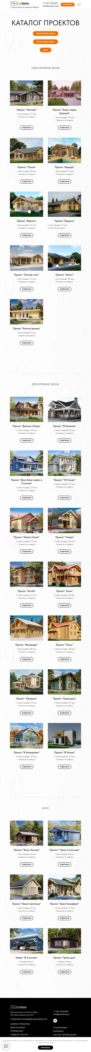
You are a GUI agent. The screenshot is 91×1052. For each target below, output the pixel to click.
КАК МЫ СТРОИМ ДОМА (64, 1035)
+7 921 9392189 (50, 3)
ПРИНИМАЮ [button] (45, 1047)
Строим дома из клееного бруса (25, 7)
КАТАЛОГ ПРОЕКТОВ (20, 1024)
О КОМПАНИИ (60, 1027)
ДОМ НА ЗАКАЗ (17, 1027)
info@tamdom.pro (51, 6)
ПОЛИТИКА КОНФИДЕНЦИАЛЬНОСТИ (28, 1019)
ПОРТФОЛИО (16, 1031)
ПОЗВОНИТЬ (67, 4)
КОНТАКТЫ (58, 1031)
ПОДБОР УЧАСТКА (19, 1034)
